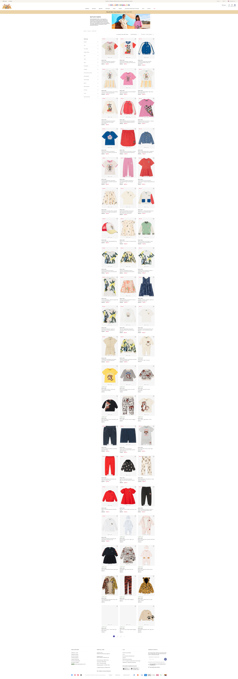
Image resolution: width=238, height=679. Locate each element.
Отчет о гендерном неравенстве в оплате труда (131, 660)
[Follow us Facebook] (72, 675)
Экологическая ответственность (128, 656)
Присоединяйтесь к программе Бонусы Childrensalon (157, 664)
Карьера (124, 657)
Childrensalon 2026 (93, 675)
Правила (110, 675)
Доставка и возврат (74, 656)
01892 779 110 (106, 660)
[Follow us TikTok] (81, 675)
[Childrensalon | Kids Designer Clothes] (7, 6)
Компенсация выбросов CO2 (78, 664)
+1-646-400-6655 (102, 663)
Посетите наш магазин (127, 652)
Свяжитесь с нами (74, 652)
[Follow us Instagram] (75, 675)
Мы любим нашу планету (155, 667)
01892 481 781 (107, 667)
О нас (124, 654)
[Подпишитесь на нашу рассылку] (165, 659)
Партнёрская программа (127, 659)
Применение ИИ (126, 675)
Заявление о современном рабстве (129, 662)
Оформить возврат (74, 654)
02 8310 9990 (103, 661)
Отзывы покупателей (75, 659)
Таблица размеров (74, 657)
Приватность (117, 675)
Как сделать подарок (75, 662)
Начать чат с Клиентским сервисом (103, 653)
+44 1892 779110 (107, 665)
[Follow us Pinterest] (78, 675)
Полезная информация (75, 660)
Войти (11, 1)
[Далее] (124, 636)
